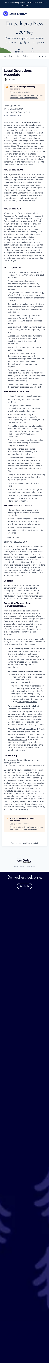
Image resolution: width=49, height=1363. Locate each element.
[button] (47, 2)
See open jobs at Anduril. (20, 92)
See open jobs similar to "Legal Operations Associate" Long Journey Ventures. (26, 96)
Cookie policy (30, 866)
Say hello (24, 886)
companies (7, 56)
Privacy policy (19, 866)
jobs (17, 56)
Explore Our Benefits (33, 598)
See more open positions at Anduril (24, 843)
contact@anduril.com (27, 701)
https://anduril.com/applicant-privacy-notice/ (24, 765)
